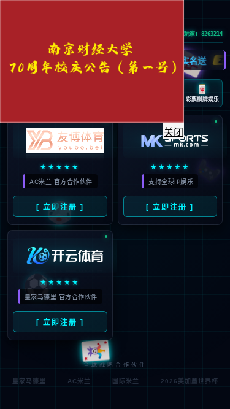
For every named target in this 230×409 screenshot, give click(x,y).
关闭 (173, 132)
